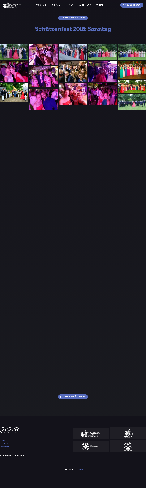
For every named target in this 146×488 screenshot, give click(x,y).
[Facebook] (16, 430)
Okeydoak (79, 469)
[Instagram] (3, 430)
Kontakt (3, 440)
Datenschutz (5, 447)
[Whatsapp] (10, 430)
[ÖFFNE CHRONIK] (61, 5)
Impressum (4, 443)
